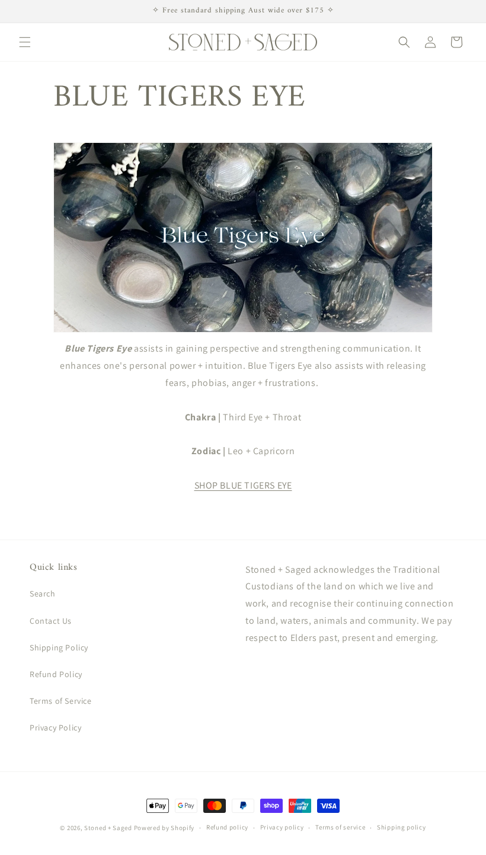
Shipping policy (401, 827)
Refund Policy (56, 674)
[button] (25, 42)
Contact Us (51, 620)
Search (43, 593)
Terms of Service (61, 701)
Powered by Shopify (164, 828)
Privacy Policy (55, 727)
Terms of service (340, 827)
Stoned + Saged (108, 828)
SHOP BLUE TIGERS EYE (243, 485)
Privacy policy (282, 827)
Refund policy (227, 827)
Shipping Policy (59, 647)
